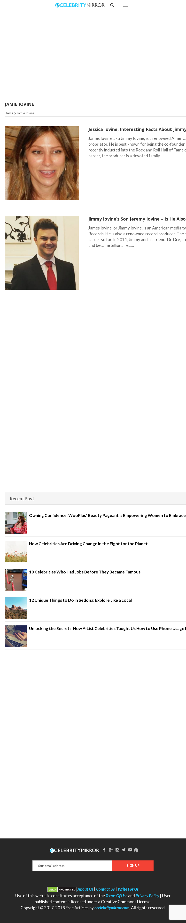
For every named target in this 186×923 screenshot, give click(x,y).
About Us (85, 889)
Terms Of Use (116, 895)
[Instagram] (117, 849)
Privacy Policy (147, 895)
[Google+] (111, 849)
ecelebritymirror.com (111, 907)
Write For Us (128, 889)
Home (9, 113)
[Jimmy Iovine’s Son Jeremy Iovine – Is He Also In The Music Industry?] (42, 253)
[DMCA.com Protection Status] (62, 889)
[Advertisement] (105, 56)
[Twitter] (124, 849)
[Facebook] (104, 849)
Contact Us (105, 889)
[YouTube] (130, 849)
